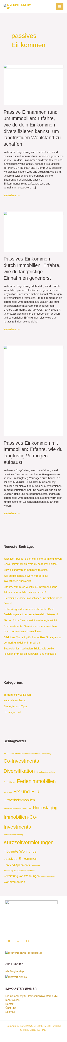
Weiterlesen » (11, 195)
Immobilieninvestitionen (17, 694)
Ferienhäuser (9, 782)
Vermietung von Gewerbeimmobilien (19, 871)
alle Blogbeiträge (14, 971)
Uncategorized (12, 712)
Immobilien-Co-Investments (21, 822)
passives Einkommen (20, 859)
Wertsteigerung (47, 876)
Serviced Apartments (17, 865)
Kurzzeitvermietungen (29, 842)
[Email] (27, 941)
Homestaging (45, 807)
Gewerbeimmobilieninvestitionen (17, 808)
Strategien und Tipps (15, 706)
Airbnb (6, 753)
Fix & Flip (8, 792)
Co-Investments (21, 761)
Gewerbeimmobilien (19, 800)
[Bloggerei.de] (24, 952)
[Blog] (16, 977)
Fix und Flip (26, 791)
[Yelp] (18, 941)
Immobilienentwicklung (13, 835)
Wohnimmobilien (14, 882)
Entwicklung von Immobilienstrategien (26, 569)
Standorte (35, 865)
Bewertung (46, 753)
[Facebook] (8, 941)
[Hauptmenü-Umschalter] (59, 6)
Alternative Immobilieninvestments (25, 753)
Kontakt (9, 1003)
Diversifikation (19, 771)
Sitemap (10, 1011)
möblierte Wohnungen (21, 851)
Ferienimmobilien (36, 781)
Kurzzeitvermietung (15, 700)
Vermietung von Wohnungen (22, 876)
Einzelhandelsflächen (45, 772)
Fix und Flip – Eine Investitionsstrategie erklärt (30, 620)
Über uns (10, 1007)
